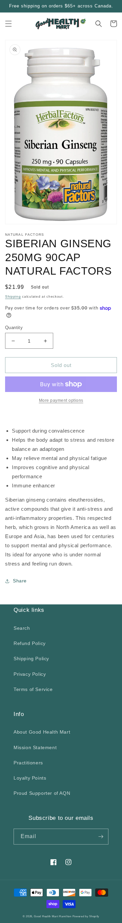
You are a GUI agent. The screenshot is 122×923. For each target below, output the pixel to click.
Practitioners (28, 762)
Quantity (14, 327)
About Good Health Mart (42, 732)
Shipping (13, 296)
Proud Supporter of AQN (42, 793)
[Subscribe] (100, 837)
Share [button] (20, 580)
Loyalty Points (30, 778)
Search (22, 628)
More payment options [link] (61, 400)
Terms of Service (33, 689)
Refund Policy (30, 643)
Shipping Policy (31, 658)
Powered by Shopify (86, 916)
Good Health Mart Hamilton (53, 916)
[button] (8, 23)
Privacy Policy (30, 674)
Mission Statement (35, 747)
